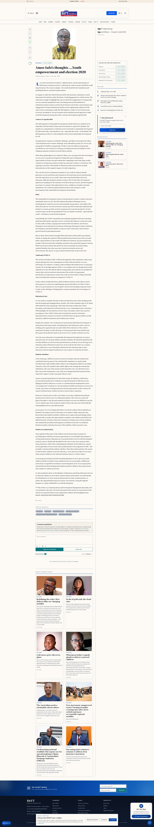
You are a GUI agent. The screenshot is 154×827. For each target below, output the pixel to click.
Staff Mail (55, 813)
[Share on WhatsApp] (30, 42)
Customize (104, 819)
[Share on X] (30, 29)
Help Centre (55, 805)
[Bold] (37, 546)
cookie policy (40, 823)
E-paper (113, 22)
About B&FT (55, 803)
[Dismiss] (125, 116)
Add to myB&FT (47, 63)
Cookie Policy (81, 808)
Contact (54, 810)
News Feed (106, 803)
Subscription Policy (83, 813)
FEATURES (70, 22)
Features (38, 63)
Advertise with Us (57, 808)
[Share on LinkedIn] (30, 37)
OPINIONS (77, 22)
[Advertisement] (112, 47)
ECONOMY (57, 22)
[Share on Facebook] (30, 33)
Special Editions (104, 22)
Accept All (112, 819)
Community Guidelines (84, 810)
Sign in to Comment (49, 549)
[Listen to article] (30, 57)
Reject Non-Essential (92, 819)
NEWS (45, 22)
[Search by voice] (37, 13)
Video (105, 808)
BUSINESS (50, 22)
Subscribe (111, 13)
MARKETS (64, 22)
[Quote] (42, 546)
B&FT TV (96, 22)
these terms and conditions (52, 530)
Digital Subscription (108, 810)
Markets (105, 805)
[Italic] (39, 546)
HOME (40, 22)
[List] (45, 546)
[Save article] (30, 52)
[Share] (30, 47)
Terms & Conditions (83, 803)
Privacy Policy (81, 805)
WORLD (90, 22)
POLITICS (84, 22)
